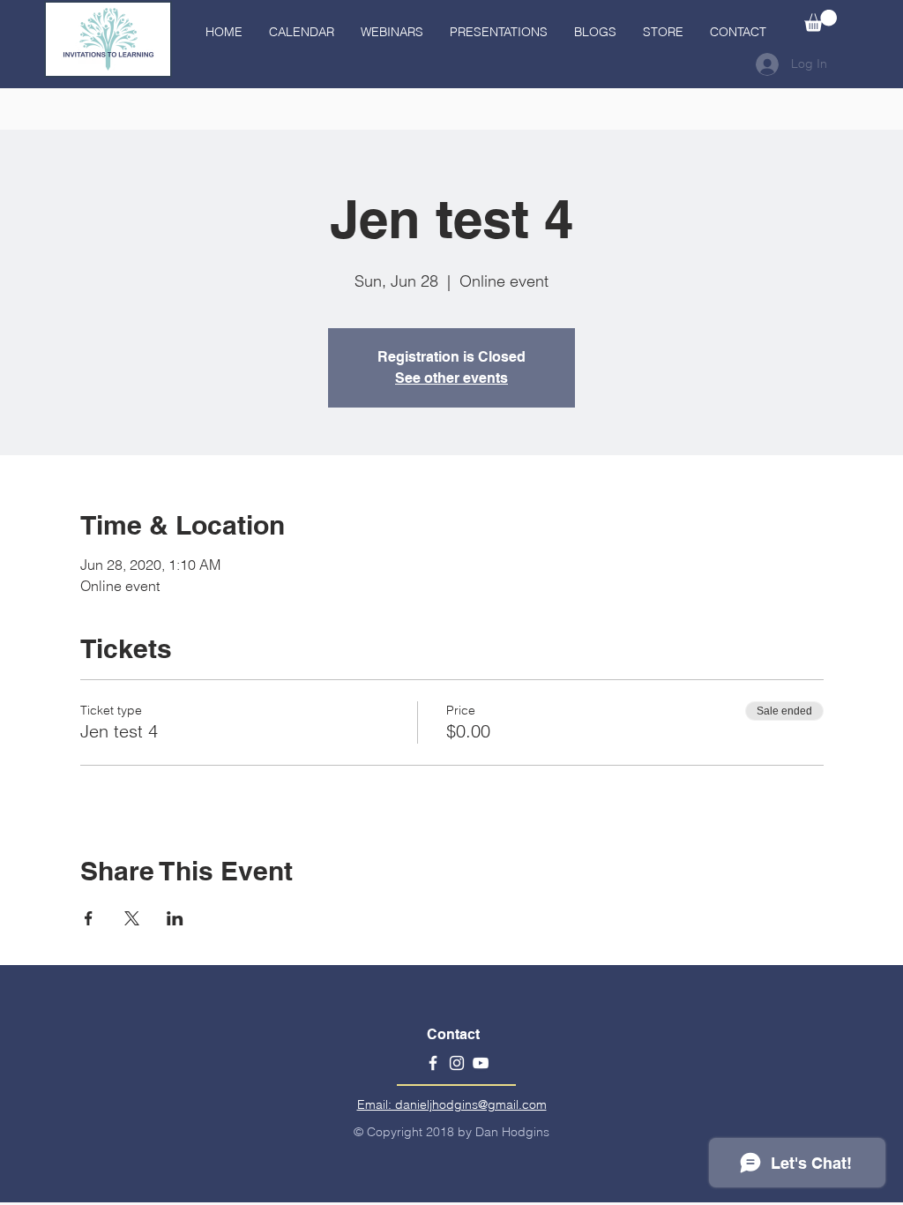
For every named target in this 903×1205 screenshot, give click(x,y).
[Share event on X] (131, 918)
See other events (451, 378)
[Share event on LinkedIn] (175, 918)
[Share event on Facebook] (88, 918)
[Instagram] (456, 1063)
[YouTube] (480, 1063)
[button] (820, 21)
